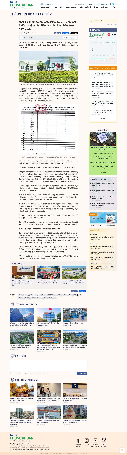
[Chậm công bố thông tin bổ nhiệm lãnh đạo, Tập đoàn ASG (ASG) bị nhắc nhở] (74, 272)
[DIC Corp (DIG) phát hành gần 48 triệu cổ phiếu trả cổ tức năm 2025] (75, 412)
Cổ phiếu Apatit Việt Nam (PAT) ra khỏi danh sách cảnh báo (102, 111)
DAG (80, 295)
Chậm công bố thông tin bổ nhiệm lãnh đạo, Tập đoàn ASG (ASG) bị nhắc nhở (73, 282)
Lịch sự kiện (95, 230)
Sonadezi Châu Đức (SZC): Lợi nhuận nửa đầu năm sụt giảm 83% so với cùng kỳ (75, 346)
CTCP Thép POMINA (24, 298)
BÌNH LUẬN (20, 356)
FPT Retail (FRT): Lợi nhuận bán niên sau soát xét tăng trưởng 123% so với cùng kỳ (102, 75)
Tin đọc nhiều (109, 68)
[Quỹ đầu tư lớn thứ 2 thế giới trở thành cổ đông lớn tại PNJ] (75, 390)
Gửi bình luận (82, 373)
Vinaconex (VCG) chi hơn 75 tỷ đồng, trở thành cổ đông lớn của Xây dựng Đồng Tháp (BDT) (21, 423)
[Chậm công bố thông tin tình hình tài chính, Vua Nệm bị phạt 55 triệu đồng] (48, 272)
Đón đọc (93, 214)
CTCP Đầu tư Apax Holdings (55, 295)
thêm (113, 7)
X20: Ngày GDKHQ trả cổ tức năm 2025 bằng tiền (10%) (102, 238)
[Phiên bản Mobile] (115, 4)
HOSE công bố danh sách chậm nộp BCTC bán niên (44, 298)
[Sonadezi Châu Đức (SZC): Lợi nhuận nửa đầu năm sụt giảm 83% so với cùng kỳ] (75, 337)
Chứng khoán (45, 7)
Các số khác (96, 225)
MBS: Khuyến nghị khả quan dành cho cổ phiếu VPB (103, 191)
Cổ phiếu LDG (22, 295)
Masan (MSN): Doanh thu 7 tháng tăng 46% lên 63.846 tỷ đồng (21, 400)
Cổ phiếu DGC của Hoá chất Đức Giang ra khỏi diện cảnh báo (48, 421)
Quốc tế (88, 7)
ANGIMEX (74, 295)
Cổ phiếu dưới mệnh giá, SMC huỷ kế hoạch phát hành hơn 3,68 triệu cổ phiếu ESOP (102, 93)
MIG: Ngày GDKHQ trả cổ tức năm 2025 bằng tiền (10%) (102, 247)
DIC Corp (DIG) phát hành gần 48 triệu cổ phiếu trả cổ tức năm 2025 (75, 421)
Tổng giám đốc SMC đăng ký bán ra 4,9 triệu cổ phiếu (74, 324)
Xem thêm (103, 119)
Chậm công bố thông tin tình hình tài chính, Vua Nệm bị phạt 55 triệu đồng (47, 282)
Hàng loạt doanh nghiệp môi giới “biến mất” (103, 162)
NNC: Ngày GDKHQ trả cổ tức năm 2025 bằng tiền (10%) (102, 258)
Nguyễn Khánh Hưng (32, 295)
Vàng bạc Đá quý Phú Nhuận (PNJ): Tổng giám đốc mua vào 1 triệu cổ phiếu (48, 400)
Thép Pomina (43, 295)
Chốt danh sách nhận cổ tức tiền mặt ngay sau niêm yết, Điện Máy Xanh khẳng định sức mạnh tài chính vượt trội (48, 347)
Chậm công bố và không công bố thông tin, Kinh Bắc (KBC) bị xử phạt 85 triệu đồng (23, 283)
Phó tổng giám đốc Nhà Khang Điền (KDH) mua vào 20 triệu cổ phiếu (20, 346)
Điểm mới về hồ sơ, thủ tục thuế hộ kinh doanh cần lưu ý (103, 158)
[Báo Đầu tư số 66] (110, 220)
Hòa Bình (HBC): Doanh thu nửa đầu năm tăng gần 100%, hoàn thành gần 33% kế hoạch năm (102, 103)
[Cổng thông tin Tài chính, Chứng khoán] (21, 5)
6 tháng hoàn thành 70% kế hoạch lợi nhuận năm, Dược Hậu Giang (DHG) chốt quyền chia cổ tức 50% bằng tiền (102, 84)
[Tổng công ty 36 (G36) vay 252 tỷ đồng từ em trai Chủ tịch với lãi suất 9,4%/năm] (22, 315)
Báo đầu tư (89, 4)
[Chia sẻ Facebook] (109, 4)
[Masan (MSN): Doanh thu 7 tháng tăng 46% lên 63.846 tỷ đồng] (22, 390)
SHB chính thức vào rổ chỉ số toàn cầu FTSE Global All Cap (48, 324)
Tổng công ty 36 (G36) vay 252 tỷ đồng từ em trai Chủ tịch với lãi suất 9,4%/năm (22, 324)
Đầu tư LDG (67, 295)
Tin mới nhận (95, 68)
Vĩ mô (55, 7)
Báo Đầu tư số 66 (97, 218)
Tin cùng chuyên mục (26, 304)
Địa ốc (81, 7)
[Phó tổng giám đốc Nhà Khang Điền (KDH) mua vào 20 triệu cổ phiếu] (22, 337)
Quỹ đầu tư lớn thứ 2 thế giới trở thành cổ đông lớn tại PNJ (75, 400)
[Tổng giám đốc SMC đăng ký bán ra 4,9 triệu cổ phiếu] (75, 315)
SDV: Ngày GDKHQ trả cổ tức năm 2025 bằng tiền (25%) (102, 253)
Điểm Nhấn (103, 130)
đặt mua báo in (49, 4)
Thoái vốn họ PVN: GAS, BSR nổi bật (103, 153)
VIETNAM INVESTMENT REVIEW (101, 4)
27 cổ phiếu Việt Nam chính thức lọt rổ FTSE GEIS (103, 148)
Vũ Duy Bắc (26, 33)
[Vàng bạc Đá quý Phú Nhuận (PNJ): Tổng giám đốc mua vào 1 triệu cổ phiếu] (49, 390)
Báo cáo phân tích (98, 179)
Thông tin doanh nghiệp (67, 7)
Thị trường (95, 30)
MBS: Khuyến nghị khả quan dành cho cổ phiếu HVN (103, 184)
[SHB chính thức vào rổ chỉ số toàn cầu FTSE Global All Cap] (49, 315)
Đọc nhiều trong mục (26, 380)
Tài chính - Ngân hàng (101, 7)
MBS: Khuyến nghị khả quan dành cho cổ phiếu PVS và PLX (103, 204)
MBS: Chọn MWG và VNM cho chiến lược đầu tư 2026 (102, 198)
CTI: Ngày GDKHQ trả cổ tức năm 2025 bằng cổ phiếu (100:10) (102, 267)
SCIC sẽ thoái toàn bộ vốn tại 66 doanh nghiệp (103, 167)
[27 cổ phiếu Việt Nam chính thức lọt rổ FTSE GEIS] (103, 139)
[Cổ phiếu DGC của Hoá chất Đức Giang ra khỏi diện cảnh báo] (49, 412)
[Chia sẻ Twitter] (112, 4)
